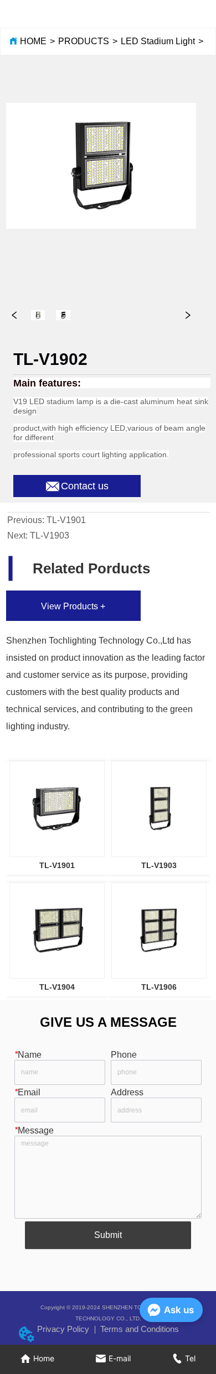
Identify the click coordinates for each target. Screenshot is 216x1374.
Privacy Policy (63, 1329)
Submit (108, 1235)
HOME (33, 41)
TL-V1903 (49, 535)
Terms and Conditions (139, 1329)
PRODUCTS (83, 41)
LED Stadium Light (158, 41)
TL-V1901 (66, 520)
